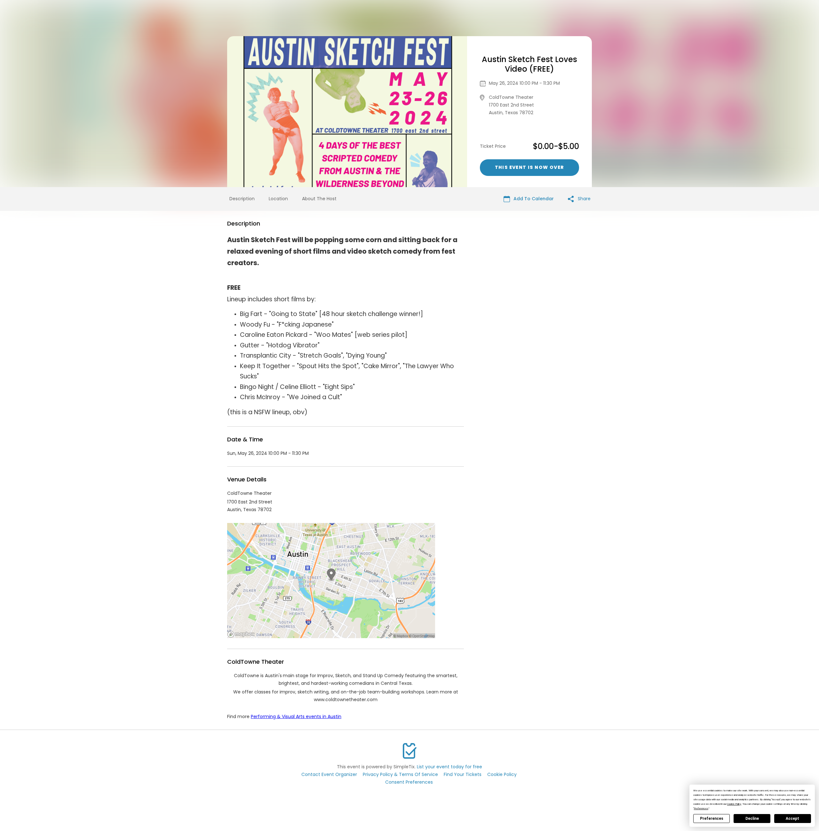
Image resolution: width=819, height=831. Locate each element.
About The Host (319, 198)
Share (583, 198)
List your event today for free (449, 767)
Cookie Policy (502, 774)
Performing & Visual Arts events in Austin (296, 716)
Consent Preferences (409, 782)
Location (278, 198)
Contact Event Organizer (329, 774)
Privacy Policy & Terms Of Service (400, 774)
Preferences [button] (701, 808)
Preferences (711, 818)
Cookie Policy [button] (734, 804)
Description (242, 198)
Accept (792, 818)
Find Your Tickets (462, 774)
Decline (752, 818)
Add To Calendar (533, 198)
